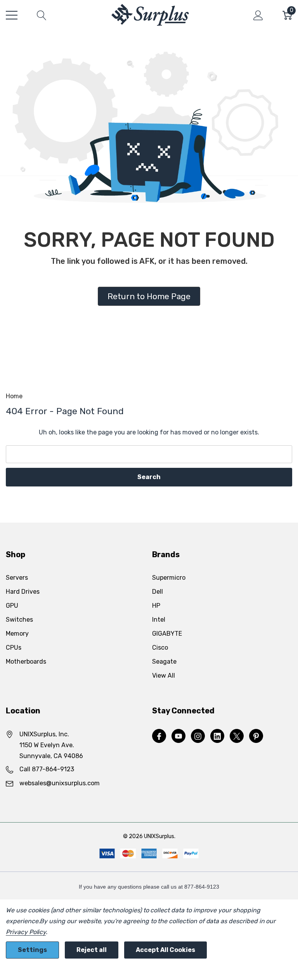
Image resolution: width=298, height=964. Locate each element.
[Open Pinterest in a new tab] (256, 736)
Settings (32, 950)
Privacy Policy (26, 932)
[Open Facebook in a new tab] (159, 736)
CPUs (13, 647)
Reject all (91, 950)
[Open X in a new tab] (236, 736)
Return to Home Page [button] (149, 296)
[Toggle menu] (11, 15)
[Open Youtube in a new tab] (178, 736)
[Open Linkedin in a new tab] (217, 736)
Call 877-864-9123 (46, 769)
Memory (17, 633)
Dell (157, 591)
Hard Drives (23, 591)
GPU (12, 605)
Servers (17, 577)
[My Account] (258, 15)
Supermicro (168, 577)
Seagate (164, 661)
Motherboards (26, 661)
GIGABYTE (167, 633)
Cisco (160, 647)
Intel (158, 619)
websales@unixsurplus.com (59, 783)
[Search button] (42, 15)
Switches (19, 619)
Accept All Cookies (165, 950)
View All (163, 675)
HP (156, 605)
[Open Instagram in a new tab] (197, 736)
